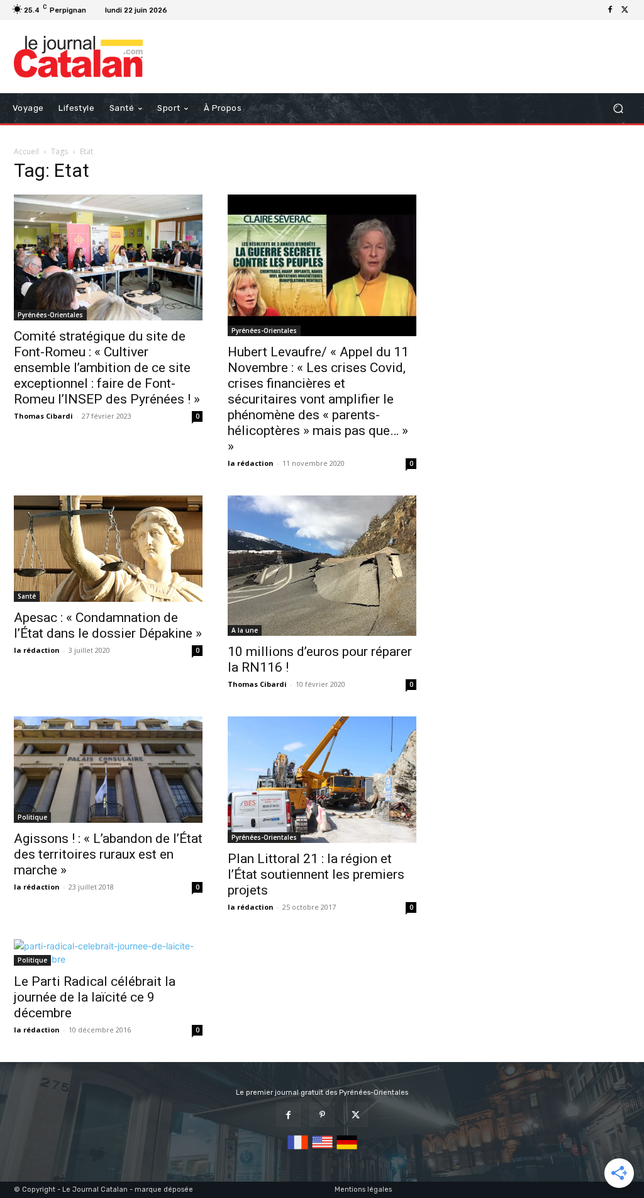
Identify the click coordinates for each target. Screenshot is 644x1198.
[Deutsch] (347, 1149)
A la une (244, 630)
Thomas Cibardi (43, 416)
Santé (27, 596)
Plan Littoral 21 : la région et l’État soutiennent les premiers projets (316, 874)
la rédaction (251, 463)
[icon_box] (187, 11)
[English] (322, 1149)
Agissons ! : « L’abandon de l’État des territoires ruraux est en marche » (108, 854)
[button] (618, 108)
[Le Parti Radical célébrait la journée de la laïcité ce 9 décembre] (108, 952)
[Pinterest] (321, 1114)
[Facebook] (610, 10)
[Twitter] (625, 10)
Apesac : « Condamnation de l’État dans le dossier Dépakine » (108, 625)
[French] (298, 1149)
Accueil (26, 151)
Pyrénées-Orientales (50, 314)
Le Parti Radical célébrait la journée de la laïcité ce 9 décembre (94, 997)
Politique (32, 817)
